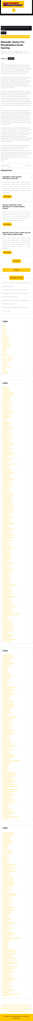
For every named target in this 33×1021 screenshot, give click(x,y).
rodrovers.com (6, 467)
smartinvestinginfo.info (8, 533)
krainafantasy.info (6, 673)
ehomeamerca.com (7, 448)
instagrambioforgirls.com (8, 733)
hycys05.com (5, 728)
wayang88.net (6, 515)
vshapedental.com (7, 590)
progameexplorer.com (8, 625)
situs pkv (4, 365)
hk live (4, 370)
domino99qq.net (6, 661)
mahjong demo (6, 361)
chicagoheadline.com (7, 396)
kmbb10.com (5, 736)
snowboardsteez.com (7, 731)
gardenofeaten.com (7, 726)
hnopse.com (5, 806)
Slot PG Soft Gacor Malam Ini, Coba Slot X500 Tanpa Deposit (14, 28)
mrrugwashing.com (7, 762)
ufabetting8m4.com (7, 503)
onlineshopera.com (7, 423)
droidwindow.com (6, 568)
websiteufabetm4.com (8, 516)
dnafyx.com (5, 431)
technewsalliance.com (8, 535)
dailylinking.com (6, 430)
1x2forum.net (5, 389)
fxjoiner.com (5, 619)
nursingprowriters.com (8, 779)
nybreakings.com (6, 595)
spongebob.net (6, 697)
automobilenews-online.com (9, 607)
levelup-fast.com (6, 489)
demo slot (4, 363)
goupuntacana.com (7, 401)
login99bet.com (6, 390)
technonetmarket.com (8, 537)
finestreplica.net (6, 527)
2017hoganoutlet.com (8, 658)
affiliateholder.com (7, 818)
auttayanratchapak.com (8, 701)
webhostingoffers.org (7, 445)
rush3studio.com (6, 667)
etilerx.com (5, 525)
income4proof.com (7, 413)
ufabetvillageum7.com (8, 510)
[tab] (14, 10)
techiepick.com (6, 576)
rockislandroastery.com (8, 627)
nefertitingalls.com (7, 409)
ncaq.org (4, 419)
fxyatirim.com (5, 440)
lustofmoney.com (6, 810)
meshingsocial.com (7, 741)
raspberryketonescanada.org (9, 585)
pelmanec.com (6, 660)
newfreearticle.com (7, 723)
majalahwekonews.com (8, 656)
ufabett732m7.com (7, 564)
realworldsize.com (7, 709)
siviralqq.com (5, 770)
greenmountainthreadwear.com (10, 781)
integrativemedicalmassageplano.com (12, 760)
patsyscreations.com (7, 411)
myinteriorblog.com (7, 573)
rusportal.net (5, 678)
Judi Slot (3, 32)
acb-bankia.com (6, 764)
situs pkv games (6, 366)
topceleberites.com (7, 501)
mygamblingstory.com (8, 655)
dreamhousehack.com (8, 603)
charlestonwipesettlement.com (10, 789)
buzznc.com (5, 617)
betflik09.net (5, 418)
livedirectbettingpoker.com (9, 755)
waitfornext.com (6, 545)
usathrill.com (5, 588)
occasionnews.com (7, 808)
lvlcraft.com (5, 462)
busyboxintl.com (6, 699)
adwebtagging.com (7, 796)
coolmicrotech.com (7, 602)
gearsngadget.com (7, 484)
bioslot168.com (6, 637)
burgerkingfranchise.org (8, 706)
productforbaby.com (7, 713)
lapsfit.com (5, 488)
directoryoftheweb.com (8, 663)
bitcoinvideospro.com (7, 689)
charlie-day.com (6, 753)
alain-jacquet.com (6, 692)
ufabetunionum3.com (7, 505)
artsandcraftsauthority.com (9, 639)
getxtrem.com (5, 738)
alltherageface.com (7, 622)
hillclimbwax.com (6, 804)
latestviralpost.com (7, 721)
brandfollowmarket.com (8, 791)
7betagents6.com (6, 477)
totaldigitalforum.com (7, 610)
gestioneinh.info (6, 556)
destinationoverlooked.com (9, 801)
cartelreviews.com (7, 455)
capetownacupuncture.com (9, 687)
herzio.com (5, 670)
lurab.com (5, 632)
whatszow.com (6, 447)
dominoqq (5, 371)
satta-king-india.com (7, 471)
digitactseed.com (6, 460)
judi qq (4, 329)
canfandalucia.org (7, 591)
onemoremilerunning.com (8, 730)
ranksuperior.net (6, 798)
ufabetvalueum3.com (7, 506)
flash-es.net (5, 765)
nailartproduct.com (7, 459)
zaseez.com (5, 404)
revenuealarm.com (7, 631)
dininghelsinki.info (6, 522)
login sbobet (5, 339)
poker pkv (4, 337)
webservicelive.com (7, 641)
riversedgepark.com (7, 402)
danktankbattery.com (7, 750)
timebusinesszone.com (8, 811)
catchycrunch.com (7, 406)
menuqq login (6, 1005)
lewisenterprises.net (7, 426)
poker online (5, 342)
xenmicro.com (6, 421)
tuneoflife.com (6, 815)
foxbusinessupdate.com (8, 757)
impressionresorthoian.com (9, 772)
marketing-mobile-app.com (9, 745)
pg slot (4, 368)
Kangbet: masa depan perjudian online (11, 177)
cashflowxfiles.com (7, 735)
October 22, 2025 (7, 51)
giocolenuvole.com (7, 433)
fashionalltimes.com (7, 608)
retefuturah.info (6, 532)
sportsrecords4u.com (7, 499)
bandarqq (4, 349)
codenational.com (6, 624)
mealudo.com (5, 752)
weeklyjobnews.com (7, 793)
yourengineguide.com (7, 593)
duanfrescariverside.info (8, 523)
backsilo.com (5, 769)
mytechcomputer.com (7, 636)
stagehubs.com (6, 387)
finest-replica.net (6, 554)
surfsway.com (5, 457)
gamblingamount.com (7, 803)
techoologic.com (6, 583)
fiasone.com (5, 748)
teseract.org (5, 561)
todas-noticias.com (7, 675)
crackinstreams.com (7, 481)
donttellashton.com (7, 665)
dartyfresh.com (6, 425)
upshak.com (5, 767)
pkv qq (4, 348)
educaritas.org (6, 414)
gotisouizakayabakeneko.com (9, 694)
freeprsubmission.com (8, 569)
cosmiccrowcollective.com (9, 690)
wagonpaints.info (6, 544)
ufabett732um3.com (7, 540)
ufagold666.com (6, 571)
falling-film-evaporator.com (9, 775)
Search (16, 261)
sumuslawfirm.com (7, 777)
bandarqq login (26, 1005)
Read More (8, 197)
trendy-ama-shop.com (8, 562)
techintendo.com (6, 450)
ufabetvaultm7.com (7, 508)
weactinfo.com (6, 740)
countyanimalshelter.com (8, 794)
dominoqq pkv (6, 331)
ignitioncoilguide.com (7, 634)
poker (3, 353)
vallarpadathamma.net (8, 707)
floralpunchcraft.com (7, 747)
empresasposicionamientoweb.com (11, 614)
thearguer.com (6, 743)
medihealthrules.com (7, 586)
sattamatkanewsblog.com (8, 784)
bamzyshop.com (6, 578)
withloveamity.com (7, 436)
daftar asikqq (5, 354)
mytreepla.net (5, 491)
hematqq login (18, 1010)
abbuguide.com (6, 442)
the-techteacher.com (7, 605)
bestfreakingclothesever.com (9, 774)
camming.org (5, 397)
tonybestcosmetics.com (8, 615)
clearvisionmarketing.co (8, 547)
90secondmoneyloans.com (9, 464)
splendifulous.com (7, 498)
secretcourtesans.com (8, 392)
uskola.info (5, 542)
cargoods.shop (6, 685)
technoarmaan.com (7, 612)
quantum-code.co (6, 549)
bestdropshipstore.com (8, 453)
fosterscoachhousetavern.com (10, 716)
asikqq (4, 325)
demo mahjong (6, 341)
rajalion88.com (6, 399)
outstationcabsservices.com (9, 596)
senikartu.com (6, 677)
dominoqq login (16, 1006)
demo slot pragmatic (7, 358)
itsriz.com (4, 684)
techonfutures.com (7, 581)
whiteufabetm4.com (7, 518)
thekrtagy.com (6, 598)
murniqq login (9, 1010)
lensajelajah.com (6, 416)
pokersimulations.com (8, 493)
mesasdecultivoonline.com (9, 718)
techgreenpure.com (7, 452)
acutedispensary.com (7, 782)
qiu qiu (4, 351)
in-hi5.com (5, 672)
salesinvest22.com (7, 559)
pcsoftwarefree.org (7, 428)
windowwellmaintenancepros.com (10, 816)
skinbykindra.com (6, 620)
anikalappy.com (6, 520)
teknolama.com (6, 711)
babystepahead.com (7, 799)
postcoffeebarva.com (7, 702)
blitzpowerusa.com (7, 724)
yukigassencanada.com (8, 472)
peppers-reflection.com (8, 813)
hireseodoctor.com (7, 486)
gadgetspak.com (6, 482)
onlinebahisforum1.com (8, 394)
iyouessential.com (7, 435)
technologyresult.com (7, 443)
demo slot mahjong (7, 360)
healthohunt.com (6, 530)
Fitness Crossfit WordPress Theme (15, 1016)
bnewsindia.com (6, 574)
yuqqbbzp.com (6, 476)
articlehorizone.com (7, 474)
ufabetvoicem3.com (7, 511)
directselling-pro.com (7, 629)
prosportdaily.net (6, 557)
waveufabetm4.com (7, 513)
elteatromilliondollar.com (8, 704)
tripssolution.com (6, 469)
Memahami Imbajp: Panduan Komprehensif (14, 289)
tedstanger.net (6, 539)
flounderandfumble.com (8, 528)
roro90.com (5, 668)
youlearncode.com (7, 438)
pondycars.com (6, 579)
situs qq (4, 334)
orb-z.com (5, 714)
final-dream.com (6, 552)
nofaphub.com (6, 408)
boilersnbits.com (6, 719)
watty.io (4, 680)
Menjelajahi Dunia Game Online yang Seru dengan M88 (16, 233)
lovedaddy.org (6, 758)
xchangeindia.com (7, 600)
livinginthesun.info (7, 682)
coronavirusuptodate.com (8, 479)
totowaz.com (5, 787)
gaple (3, 332)
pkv (3, 327)
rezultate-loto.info (6, 496)
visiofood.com (5, 566)
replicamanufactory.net (8, 494)
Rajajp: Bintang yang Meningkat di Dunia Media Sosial (13, 206)
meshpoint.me (6, 695)
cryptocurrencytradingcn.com (9, 786)
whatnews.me (5, 551)
